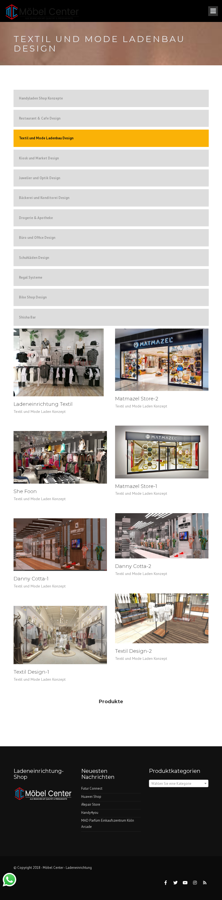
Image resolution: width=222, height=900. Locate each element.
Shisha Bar (27, 317)
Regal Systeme (30, 277)
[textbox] (178, 784)
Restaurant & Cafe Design (39, 118)
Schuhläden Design (34, 257)
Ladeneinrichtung (79, 867)
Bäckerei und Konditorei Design (44, 197)
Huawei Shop (91, 796)
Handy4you (89, 812)
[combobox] (178, 783)
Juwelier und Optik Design (39, 178)
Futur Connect (91, 788)
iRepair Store (90, 804)
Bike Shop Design (33, 297)
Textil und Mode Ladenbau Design (46, 138)
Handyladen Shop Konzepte (41, 98)
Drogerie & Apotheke (36, 218)
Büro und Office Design (37, 237)
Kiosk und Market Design (39, 158)
